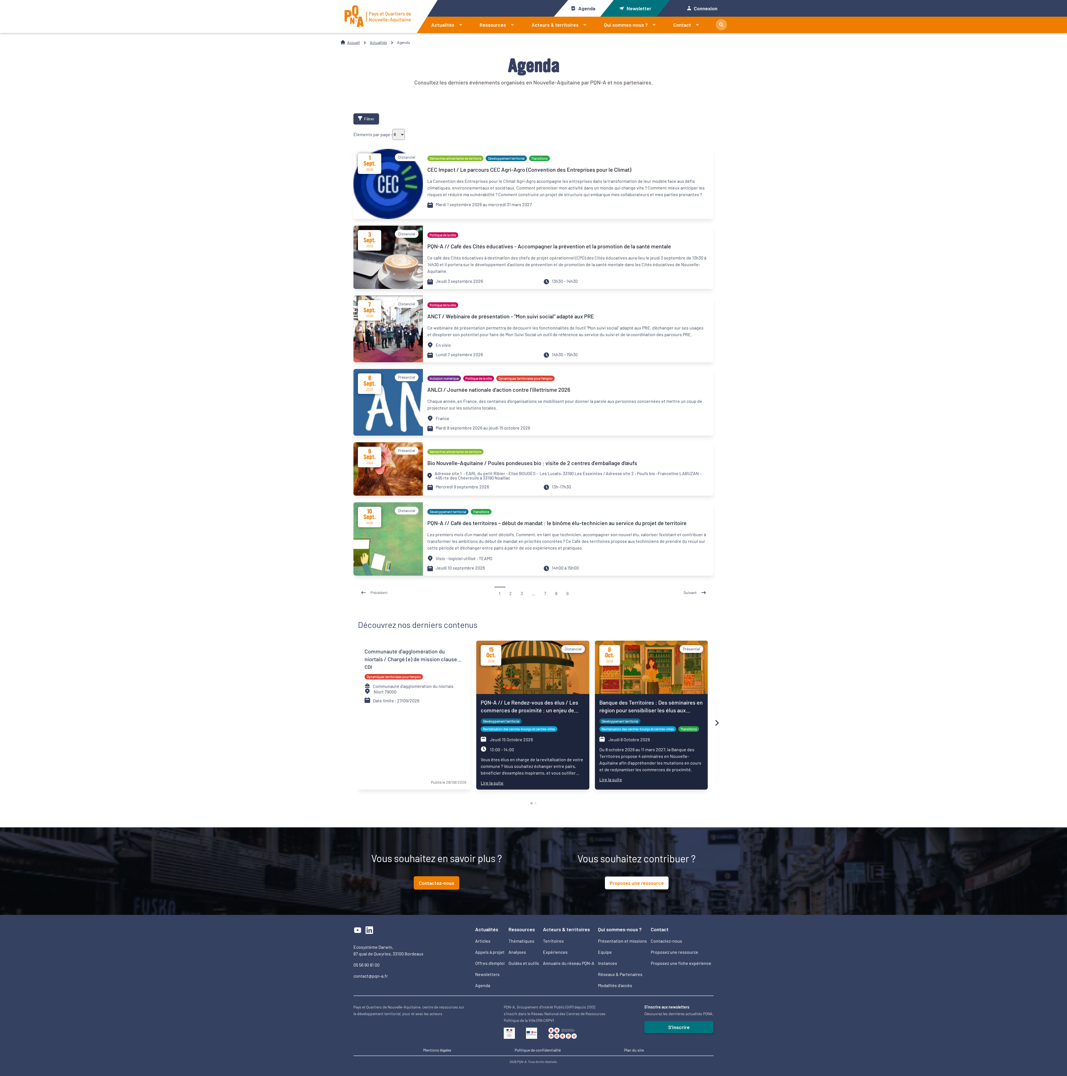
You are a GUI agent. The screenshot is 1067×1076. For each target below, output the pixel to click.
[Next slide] (716, 723)
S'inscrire (679, 1027)
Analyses (517, 952)
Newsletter (639, 8)
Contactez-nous (436, 883)
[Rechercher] (721, 24)
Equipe (605, 952)
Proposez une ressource (637, 883)
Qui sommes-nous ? (626, 25)
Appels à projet (490, 952)
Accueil (353, 42)
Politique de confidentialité (538, 1050)
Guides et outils (523, 963)
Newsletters (487, 974)
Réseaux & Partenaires (620, 974)
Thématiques (521, 940)
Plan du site (634, 1050)
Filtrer (369, 119)
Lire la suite (492, 782)
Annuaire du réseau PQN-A (568, 963)
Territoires (553, 940)
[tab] (531, 803)
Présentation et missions (622, 940)
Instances (607, 963)
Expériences (555, 952)
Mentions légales (437, 1050)
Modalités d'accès (615, 985)
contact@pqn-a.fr (370, 975)
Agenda (586, 8)
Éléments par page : (372, 134)
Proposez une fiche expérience (681, 963)
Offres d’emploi (490, 963)
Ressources (493, 25)
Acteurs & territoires (555, 25)
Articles (482, 940)
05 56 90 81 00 (366, 964)
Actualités (442, 25)
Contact (682, 25)
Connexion (705, 8)
